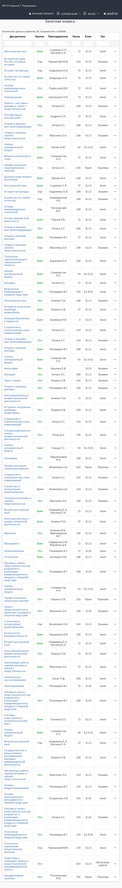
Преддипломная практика (14, 877)
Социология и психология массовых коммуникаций (17, 330)
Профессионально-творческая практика (16, 467)
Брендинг (9, 283)
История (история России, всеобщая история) (15, 62)
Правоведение (13, 97)
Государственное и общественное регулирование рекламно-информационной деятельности (15, 757)
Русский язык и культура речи (13, 116)
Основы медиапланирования (16, 786)
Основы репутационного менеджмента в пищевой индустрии (16, 798)
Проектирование (14, 551)
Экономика (10, 458)
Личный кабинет (42, 13)
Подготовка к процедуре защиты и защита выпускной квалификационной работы (16, 864)
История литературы (16, 70)
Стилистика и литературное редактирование (14, 489)
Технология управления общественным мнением (13, 847)
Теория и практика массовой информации (17, 125)
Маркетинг (10, 533)
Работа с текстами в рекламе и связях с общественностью (16, 106)
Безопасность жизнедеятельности (15, 634)
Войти (112, 13)
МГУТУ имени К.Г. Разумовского (19, 5)
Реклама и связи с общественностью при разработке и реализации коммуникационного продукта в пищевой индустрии (17, 572)
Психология (11, 557)
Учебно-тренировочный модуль (13, 147)
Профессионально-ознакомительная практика (15, 168)
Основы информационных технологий (14, 88)
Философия (11, 368)
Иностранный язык (15, 51)
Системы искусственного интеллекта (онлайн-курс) (16, 719)
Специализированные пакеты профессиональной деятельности (17, 435)
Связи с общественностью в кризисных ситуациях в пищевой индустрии (17, 611)
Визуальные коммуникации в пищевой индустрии (16, 292)
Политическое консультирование (15, 678)
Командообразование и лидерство (17, 320)
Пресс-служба (12, 380)
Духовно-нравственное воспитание (18, 178)
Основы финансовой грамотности (16, 219)
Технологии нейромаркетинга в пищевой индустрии (16, 834)
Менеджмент (11, 543)
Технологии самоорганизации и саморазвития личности (15, 261)
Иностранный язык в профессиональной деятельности (16, 398)
